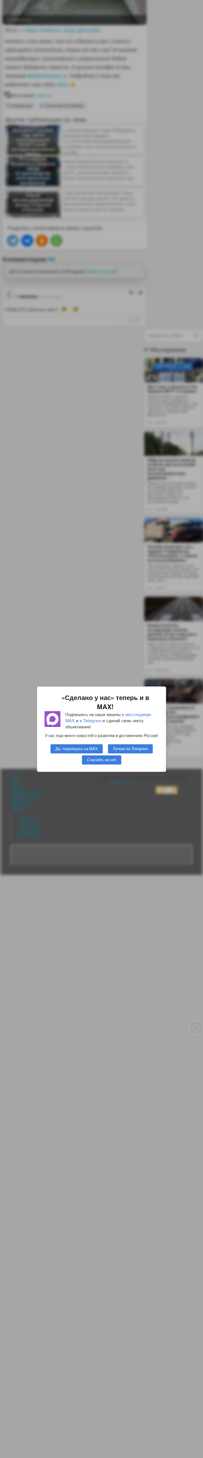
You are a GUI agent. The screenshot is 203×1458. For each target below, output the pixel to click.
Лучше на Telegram (130, 748)
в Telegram (90, 720)
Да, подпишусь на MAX (76, 748)
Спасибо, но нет (101, 759)
